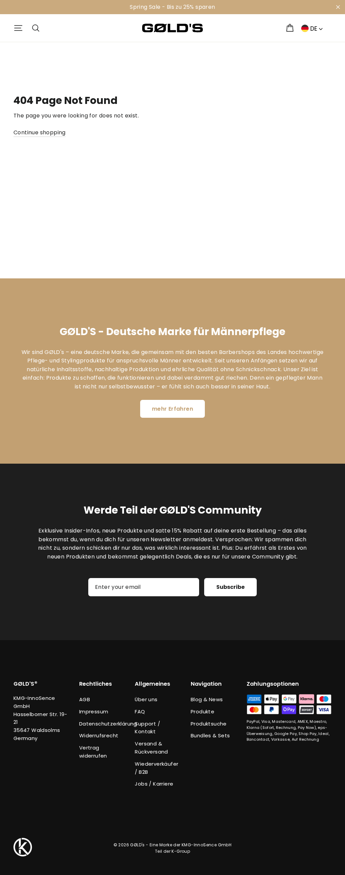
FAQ (140, 711)
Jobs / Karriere (154, 783)
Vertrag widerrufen (93, 751)
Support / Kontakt (147, 727)
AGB (84, 699)
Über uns (146, 699)
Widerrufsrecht (99, 735)
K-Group (180, 851)
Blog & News (207, 699)
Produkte (202, 711)
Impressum (93, 711)
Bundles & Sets (210, 735)
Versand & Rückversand (151, 747)
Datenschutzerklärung (102, 723)
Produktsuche (209, 723)
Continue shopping (39, 132)
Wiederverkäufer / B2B (156, 767)
